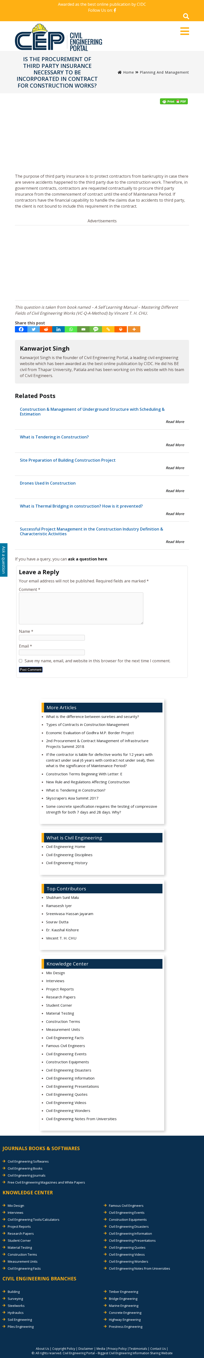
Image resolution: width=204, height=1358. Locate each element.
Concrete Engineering (125, 1312)
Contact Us (158, 1349)
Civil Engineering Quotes (67, 1094)
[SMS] (96, 329)
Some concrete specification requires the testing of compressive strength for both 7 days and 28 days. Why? (101, 809)
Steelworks (16, 1305)
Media (101, 1349)
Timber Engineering (123, 1291)
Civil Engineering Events (66, 1053)
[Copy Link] (108, 329)
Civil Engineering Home (65, 846)
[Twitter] (33, 329)
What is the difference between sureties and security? (92, 716)
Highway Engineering (125, 1319)
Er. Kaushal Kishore (62, 929)
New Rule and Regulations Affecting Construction (88, 781)
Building (14, 1291)
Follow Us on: (101, 10)
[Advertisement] (102, 140)
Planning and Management (164, 72)
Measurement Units (63, 1029)
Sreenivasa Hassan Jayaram (69, 913)
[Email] (83, 329)
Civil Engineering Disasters (68, 1070)
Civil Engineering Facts (65, 1037)
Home (128, 72)
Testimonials (138, 1349)
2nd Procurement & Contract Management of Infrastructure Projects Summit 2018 (97, 743)
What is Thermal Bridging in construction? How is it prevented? (81, 506)
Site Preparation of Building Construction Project (68, 460)
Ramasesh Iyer (59, 905)
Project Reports (60, 988)
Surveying (15, 1298)
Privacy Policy (117, 1349)
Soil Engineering (20, 1319)
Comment (29, 589)
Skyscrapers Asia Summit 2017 (72, 798)
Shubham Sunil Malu (62, 897)
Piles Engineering (21, 1326)
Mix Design (55, 972)
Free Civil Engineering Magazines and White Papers (46, 1182)
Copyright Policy (63, 1349)
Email (25, 646)
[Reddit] (46, 329)
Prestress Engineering (125, 1326)
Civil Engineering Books (25, 1168)
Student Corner (59, 1005)
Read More (175, 421)
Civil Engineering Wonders (68, 1110)
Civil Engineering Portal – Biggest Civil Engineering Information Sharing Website (118, 1353)
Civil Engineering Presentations (72, 1086)
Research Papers (61, 996)
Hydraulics (16, 1312)
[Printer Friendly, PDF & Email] (174, 101)
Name (26, 631)
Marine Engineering (123, 1305)
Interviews (55, 980)
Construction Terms (63, 1021)
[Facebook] (21, 329)
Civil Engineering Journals (27, 1175)
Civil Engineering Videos (66, 1102)
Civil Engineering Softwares (28, 1161)
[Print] (120, 329)
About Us (42, 1349)
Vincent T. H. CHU (61, 938)
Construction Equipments (67, 1061)
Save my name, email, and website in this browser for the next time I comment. (97, 661)
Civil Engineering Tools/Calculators (33, 1219)
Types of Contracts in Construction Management (87, 724)
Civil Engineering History (67, 862)
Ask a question (3, 560)
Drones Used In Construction (48, 483)
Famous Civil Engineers (65, 1045)
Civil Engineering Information (70, 1078)
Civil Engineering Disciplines (69, 854)
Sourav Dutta (57, 921)
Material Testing (60, 1013)
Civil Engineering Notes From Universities (81, 1118)
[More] (134, 329)
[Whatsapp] (71, 329)
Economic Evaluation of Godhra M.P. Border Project (90, 732)
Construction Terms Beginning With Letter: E (84, 773)
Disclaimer (85, 1349)
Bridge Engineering (123, 1298)
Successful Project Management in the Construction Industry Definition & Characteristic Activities (91, 531)
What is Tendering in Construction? (54, 437)
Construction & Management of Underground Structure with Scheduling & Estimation (92, 412)
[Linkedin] (58, 329)
